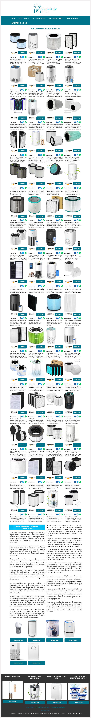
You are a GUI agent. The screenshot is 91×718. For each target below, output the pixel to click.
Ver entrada (18, 640)
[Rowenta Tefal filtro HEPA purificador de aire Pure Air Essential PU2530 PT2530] (36, 303)
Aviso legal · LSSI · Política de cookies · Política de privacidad (45, 707)
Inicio (13, 18)
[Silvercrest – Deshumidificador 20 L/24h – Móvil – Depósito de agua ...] (54, 628)
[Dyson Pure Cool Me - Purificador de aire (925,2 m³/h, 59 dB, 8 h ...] (18, 628)
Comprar (22, 53)
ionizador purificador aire (56, 677)
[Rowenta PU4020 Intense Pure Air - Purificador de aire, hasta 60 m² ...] (36, 628)
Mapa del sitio (45, 710)
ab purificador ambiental (34, 677)
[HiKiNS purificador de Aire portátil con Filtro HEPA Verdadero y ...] (72, 628)
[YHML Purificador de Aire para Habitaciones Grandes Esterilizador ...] (18, 651)
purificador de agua (55, 18)
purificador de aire (38, 18)
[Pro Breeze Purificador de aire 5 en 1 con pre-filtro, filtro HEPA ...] (36, 651)
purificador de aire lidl (19, 23)
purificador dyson (72, 18)
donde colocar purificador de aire (78, 677)
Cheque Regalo (24, 18)
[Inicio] (45, 14)
